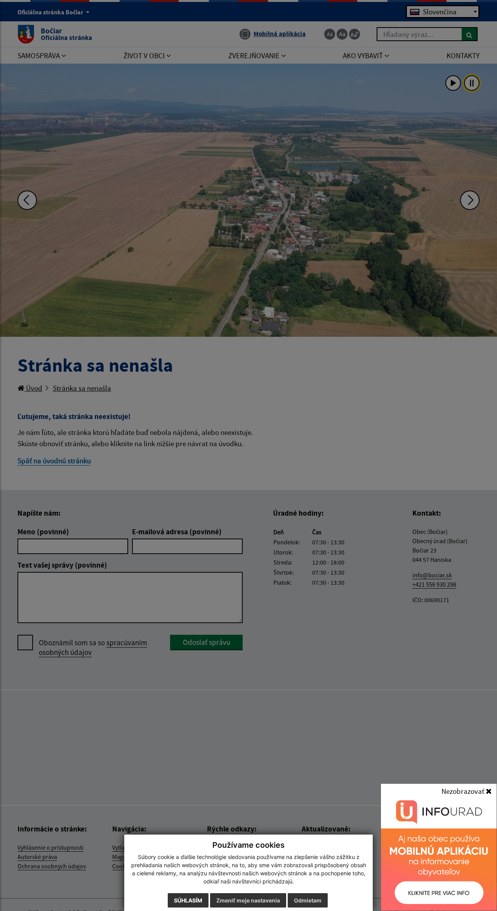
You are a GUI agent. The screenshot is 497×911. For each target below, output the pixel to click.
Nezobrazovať (463, 791)
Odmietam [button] (307, 900)
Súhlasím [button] (188, 900)
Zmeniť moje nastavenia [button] (248, 900)
